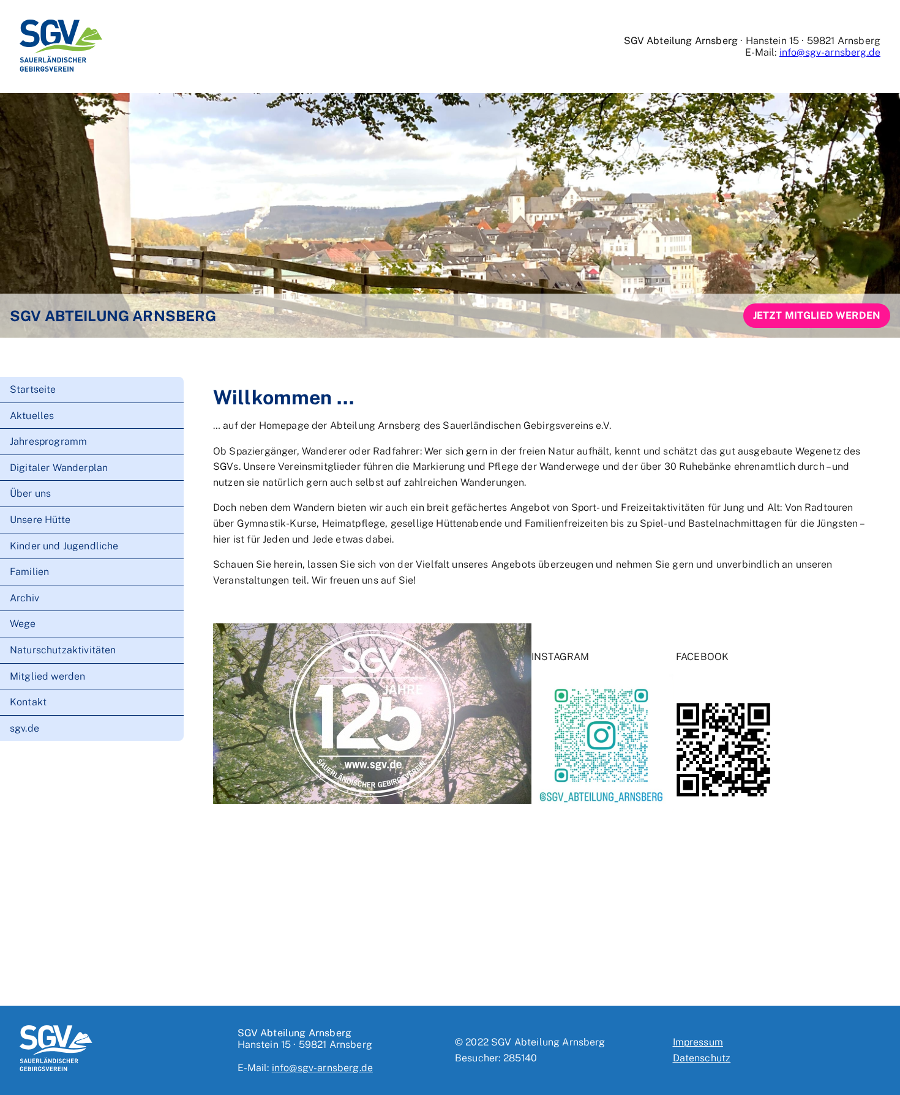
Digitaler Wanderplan (59, 467)
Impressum (698, 1042)
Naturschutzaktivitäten (63, 650)
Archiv (24, 598)
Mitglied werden (47, 675)
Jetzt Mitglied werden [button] (816, 315)
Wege (23, 623)
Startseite (33, 389)
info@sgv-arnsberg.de (829, 52)
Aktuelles (32, 415)
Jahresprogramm (48, 441)
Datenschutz (702, 1058)
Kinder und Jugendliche (64, 545)
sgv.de (24, 728)
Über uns (30, 493)
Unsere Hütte (40, 519)
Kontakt (28, 702)
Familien (29, 571)
